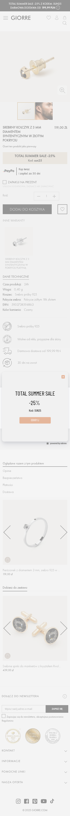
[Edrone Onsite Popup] (35, 408)
